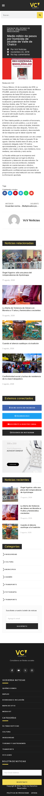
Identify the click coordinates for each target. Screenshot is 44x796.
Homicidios (21, 30)
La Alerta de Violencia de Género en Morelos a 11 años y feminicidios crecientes (21, 309)
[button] (3, 5)
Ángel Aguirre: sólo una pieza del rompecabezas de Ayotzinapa (17, 273)
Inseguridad (13, 31)
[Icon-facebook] (12, 670)
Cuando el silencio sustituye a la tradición (20, 343)
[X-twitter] (25, 670)
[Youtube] (18, 670)
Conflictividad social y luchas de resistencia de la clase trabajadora (21, 377)
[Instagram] (32, 670)
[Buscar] (40, 15)
